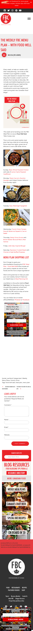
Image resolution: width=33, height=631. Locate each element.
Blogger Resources (20, 598)
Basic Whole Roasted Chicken (19, 170)
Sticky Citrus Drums (16, 237)
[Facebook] (4, 11)
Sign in (7, 596)
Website (7, 435)
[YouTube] (20, 11)
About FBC (10, 598)
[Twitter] (8, 11)
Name (6, 419)
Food (8, 588)
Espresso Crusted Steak (18, 250)
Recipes (24, 588)
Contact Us (24, 596)
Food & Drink (15, 380)
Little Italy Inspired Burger (17, 246)
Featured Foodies (14, 590)
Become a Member (15, 596)
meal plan (19, 382)
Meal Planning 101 (21, 279)
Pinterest (17, 300)
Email (6, 427)
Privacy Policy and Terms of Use (16, 601)
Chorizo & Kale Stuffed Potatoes (14, 252)
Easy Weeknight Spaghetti (18, 206)
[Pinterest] (16, 11)
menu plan (26, 382)
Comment (8, 405)
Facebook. (26, 300)
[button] (16, 4)
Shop (23, 590)
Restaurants (16, 588)
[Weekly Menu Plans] (4, 54)
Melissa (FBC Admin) (14, 55)
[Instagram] (12, 11)
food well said (10, 382)
